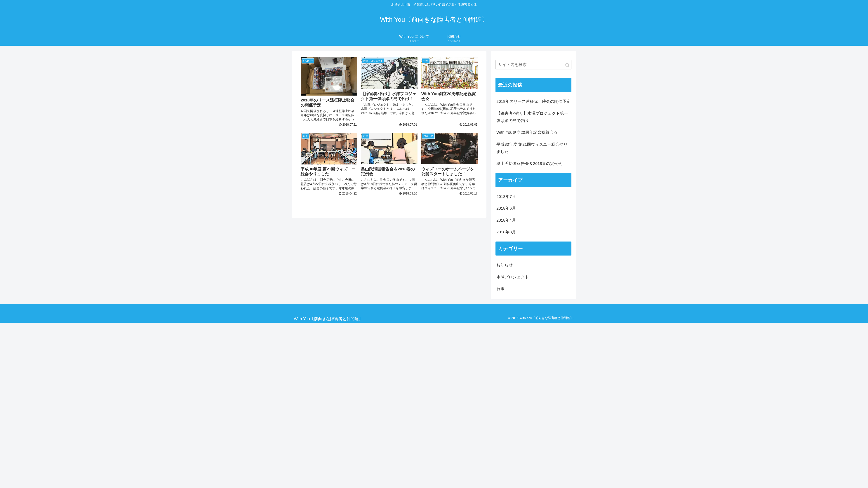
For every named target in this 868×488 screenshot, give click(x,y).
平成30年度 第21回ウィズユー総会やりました (532, 148)
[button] (567, 65)
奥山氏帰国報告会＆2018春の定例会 (529, 163)
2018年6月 (506, 208)
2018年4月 (506, 220)
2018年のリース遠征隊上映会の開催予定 (533, 101)
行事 (500, 288)
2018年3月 (506, 232)
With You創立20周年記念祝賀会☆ (527, 132)
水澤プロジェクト (512, 277)
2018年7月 (506, 196)
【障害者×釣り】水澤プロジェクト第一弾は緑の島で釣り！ (532, 117)
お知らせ (504, 265)
